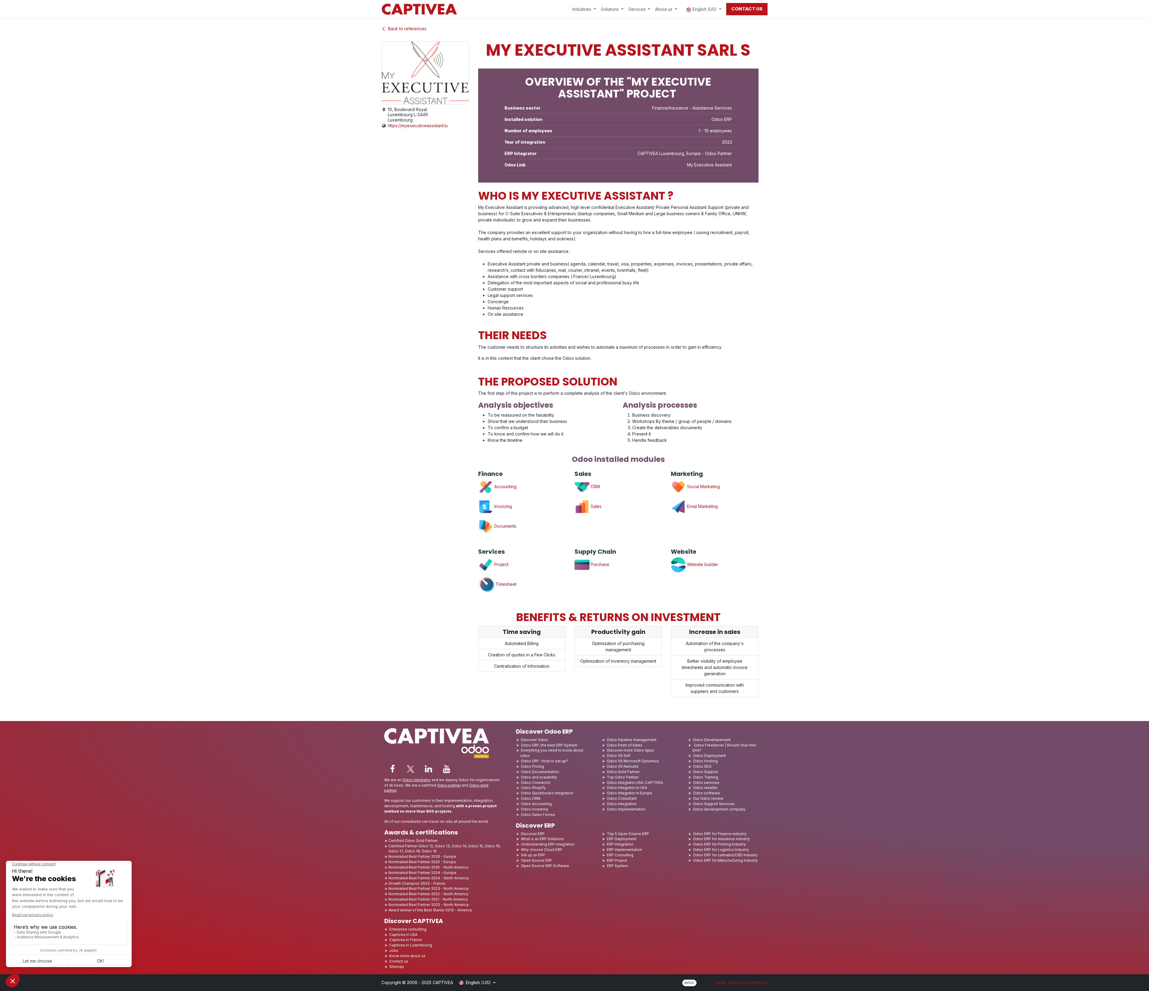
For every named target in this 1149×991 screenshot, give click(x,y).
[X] (410, 769)
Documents (505, 526)
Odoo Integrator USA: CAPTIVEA (635, 782)
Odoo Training (705, 777)
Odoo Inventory (534, 809)
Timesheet (506, 584)
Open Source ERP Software (545, 865)
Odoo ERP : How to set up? (544, 761)
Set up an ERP (533, 855)
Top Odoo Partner (623, 777)
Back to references (407, 28)
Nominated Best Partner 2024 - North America (428, 878)
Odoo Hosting (705, 761)
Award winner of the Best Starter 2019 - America (430, 910)
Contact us (398, 961)
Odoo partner (449, 785)
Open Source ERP (536, 860)
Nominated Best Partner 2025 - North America (428, 867)
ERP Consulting (620, 855)
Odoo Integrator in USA (627, 787)
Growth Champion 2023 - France (416, 883)
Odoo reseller (705, 787)
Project (501, 564)
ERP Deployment (621, 839)
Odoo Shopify (533, 787)
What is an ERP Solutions (542, 839)
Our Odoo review (708, 798)
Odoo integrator (416, 780)
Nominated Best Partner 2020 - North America (428, 904)
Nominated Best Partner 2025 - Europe (422, 862)
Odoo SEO (702, 766)
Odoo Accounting (536, 804)
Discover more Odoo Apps (630, 750)
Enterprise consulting (407, 929)
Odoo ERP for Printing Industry (719, 844)
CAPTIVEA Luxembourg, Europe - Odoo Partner (685, 153)
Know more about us (407, 956)
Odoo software (706, 793)
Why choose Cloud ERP (541, 849)
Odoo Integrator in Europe (629, 793)
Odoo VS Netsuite (623, 766)
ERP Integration (620, 844)
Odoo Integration (622, 804)
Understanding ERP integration (547, 844)
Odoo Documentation (540, 772)
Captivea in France (405, 939)
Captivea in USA (403, 934)
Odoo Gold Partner (623, 772)
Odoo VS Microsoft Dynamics (633, 761)
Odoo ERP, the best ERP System (549, 745)
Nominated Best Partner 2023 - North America (428, 888)
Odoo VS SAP (619, 755)
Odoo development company (719, 809)
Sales (595, 506)
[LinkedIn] (428, 769)
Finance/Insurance (670, 107)
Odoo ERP (722, 119)
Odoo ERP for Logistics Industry (721, 849)
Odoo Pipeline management (631, 739)
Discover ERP (533, 833)
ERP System (617, 865)
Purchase (600, 564)
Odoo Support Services (714, 804)
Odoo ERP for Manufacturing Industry (725, 860)
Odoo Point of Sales (624, 745)
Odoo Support (705, 772)
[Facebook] (392, 769)
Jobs (394, 950)
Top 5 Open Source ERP (628, 833)
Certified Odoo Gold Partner (413, 840)
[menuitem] (584, 9)
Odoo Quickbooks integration (547, 793)
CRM (594, 486)
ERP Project (617, 860)
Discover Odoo (534, 739)
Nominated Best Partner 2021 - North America (428, 899)
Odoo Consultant (622, 798)
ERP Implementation (624, 849)
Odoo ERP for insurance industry (721, 839)
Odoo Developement (712, 739)
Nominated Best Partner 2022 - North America (428, 894)
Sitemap (396, 966)
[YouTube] (446, 769)
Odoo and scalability (539, 777)
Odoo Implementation (626, 809)
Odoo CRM (530, 798)
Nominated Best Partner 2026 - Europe (422, 856)
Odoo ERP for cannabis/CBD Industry (725, 855)
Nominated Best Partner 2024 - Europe (422, 872)
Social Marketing (703, 486)
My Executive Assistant (709, 164)
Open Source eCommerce (741, 982)
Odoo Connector (536, 782)
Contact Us (746, 9)
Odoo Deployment (709, 755)
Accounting (504, 486)
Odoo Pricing (532, 766)
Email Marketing (702, 506)
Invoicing (502, 506)
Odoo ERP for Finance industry (720, 833)
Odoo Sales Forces (538, 814)
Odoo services (706, 782)
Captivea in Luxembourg (410, 945)
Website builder (702, 564)
